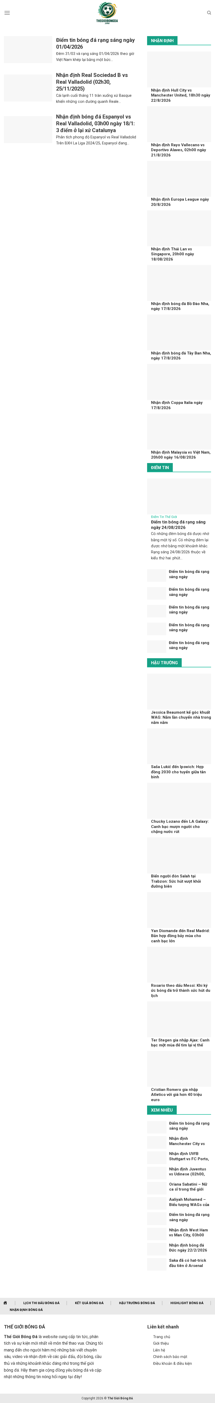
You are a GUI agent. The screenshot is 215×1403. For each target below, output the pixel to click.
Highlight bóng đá (186, 1303)
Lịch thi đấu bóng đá (41, 1303)
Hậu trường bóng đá (137, 1303)
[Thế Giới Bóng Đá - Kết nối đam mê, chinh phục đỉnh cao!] (107, 13)
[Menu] (7, 12)
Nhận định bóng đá (26, 1310)
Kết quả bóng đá (89, 1303)
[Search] (209, 13)
